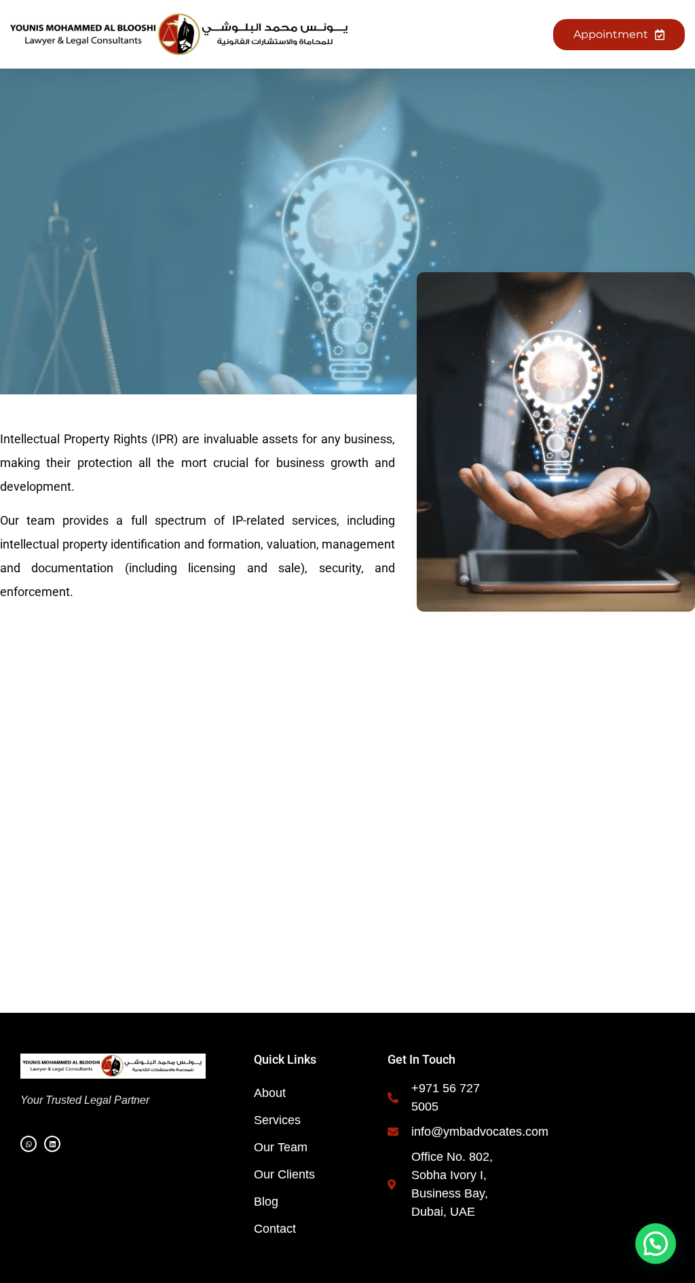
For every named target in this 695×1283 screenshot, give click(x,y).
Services (277, 1120)
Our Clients (284, 1174)
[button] (439, 34)
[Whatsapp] (28, 1144)
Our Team (280, 1147)
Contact (275, 1228)
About (270, 1093)
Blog (266, 1201)
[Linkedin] (52, 1144)
